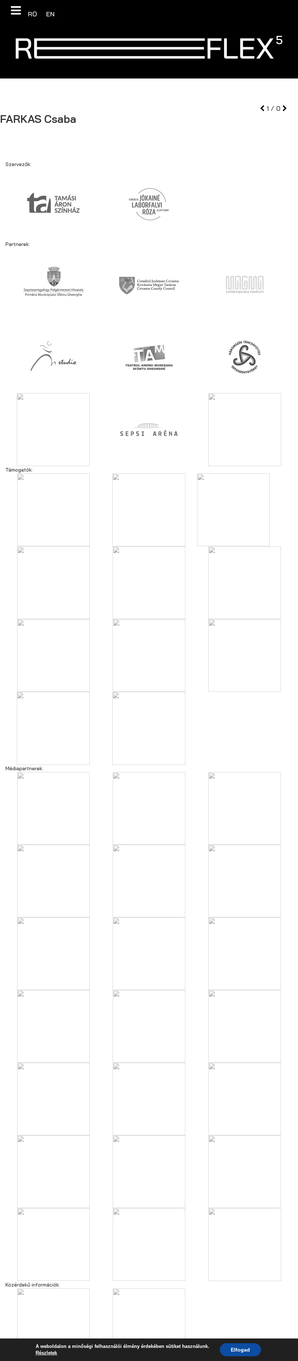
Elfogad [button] (240, 1350)
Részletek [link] (46, 1353)
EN (50, 14)
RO (33, 14)
